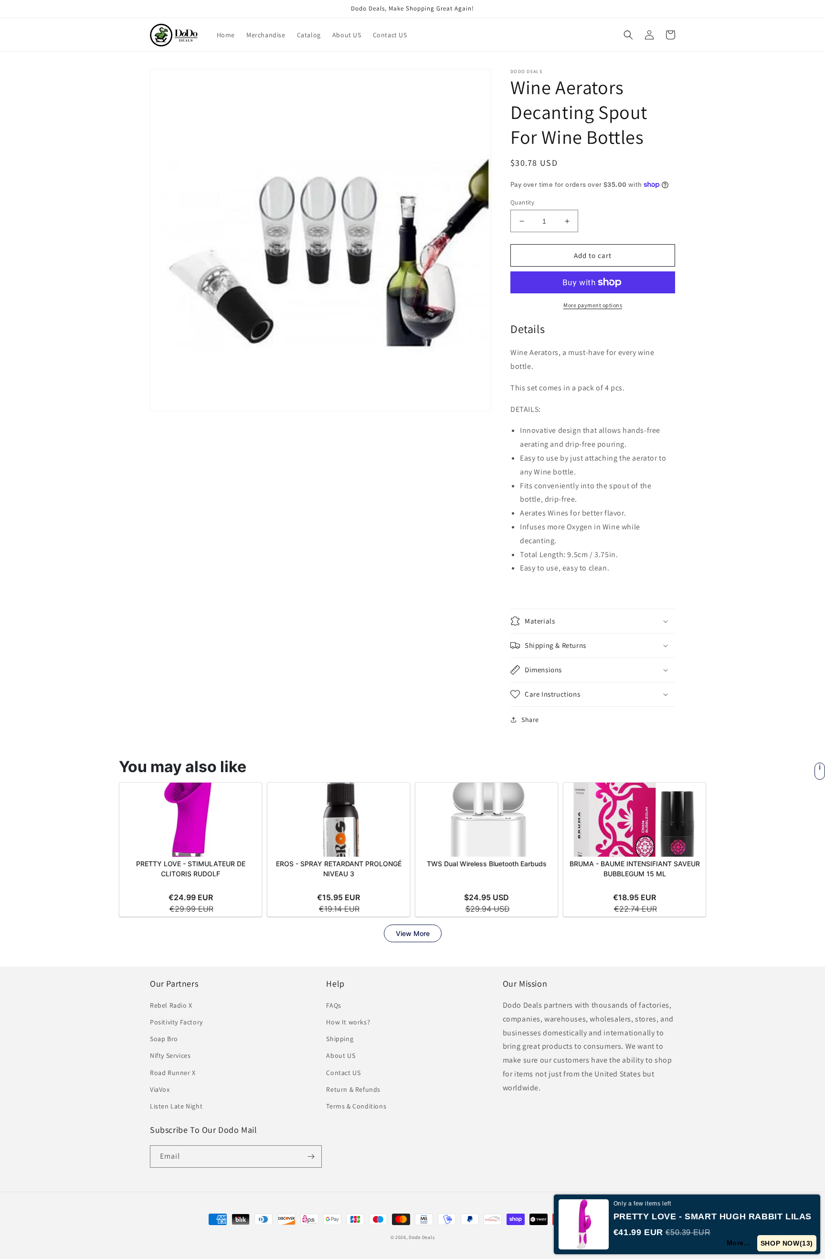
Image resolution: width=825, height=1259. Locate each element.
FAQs (333, 1005)
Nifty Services (170, 1055)
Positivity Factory (176, 1022)
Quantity (522, 202)
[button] (628, 34)
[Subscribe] (310, 1156)
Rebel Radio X (171, 1005)
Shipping (339, 1038)
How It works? (348, 1022)
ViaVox (160, 1089)
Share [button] (530, 719)
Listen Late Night (176, 1106)
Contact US (343, 1072)
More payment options (592, 305)
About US (340, 1055)
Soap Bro (164, 1038)
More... (739, 1243)
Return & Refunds (353, 1089)
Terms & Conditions (356, 1106)
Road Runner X (173, 1072)
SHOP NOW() (787, 1243)
